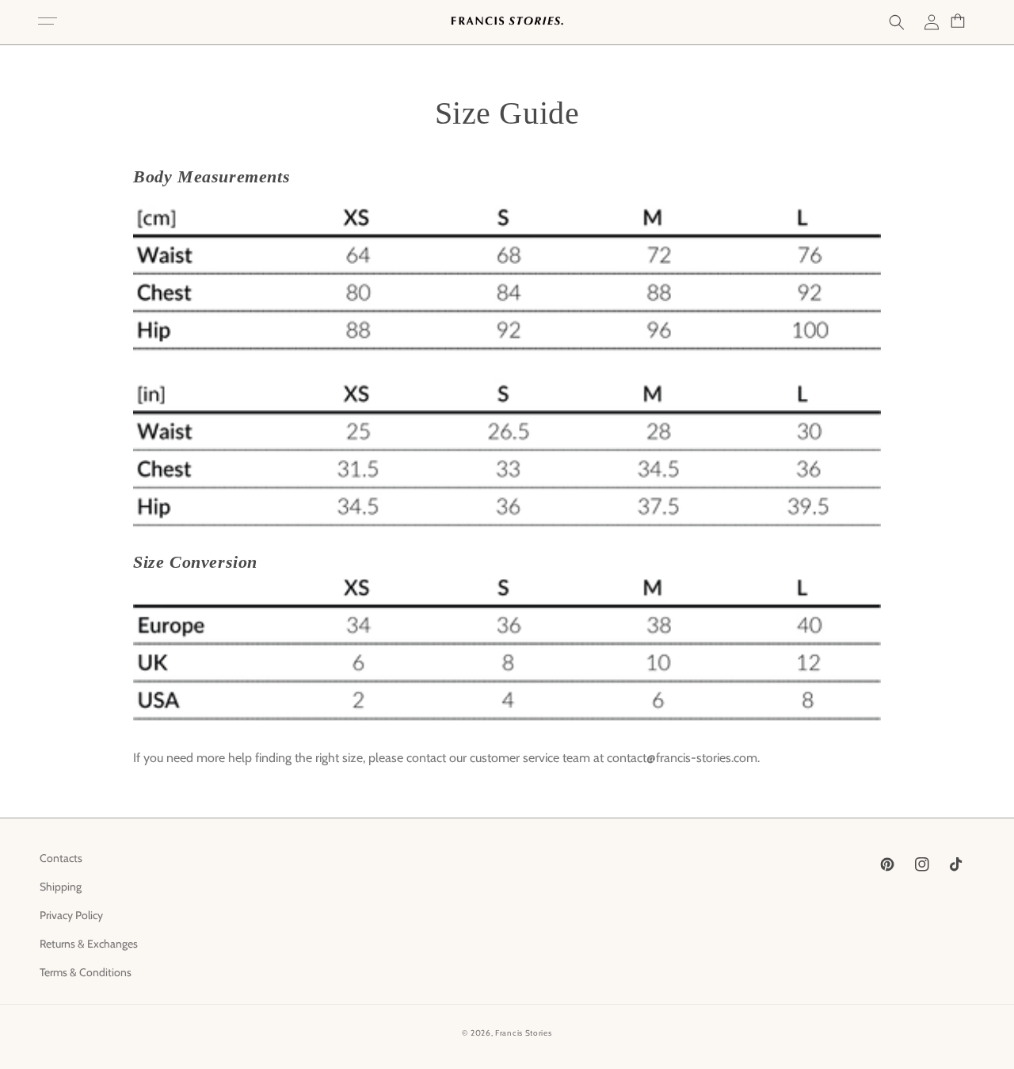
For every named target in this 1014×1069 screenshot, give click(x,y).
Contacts (61, 858)
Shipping (61, 886)
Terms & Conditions (86, 972)
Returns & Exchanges (89, 944)
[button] (47, 22)
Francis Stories (523, 1033)
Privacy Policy (71, 915)
